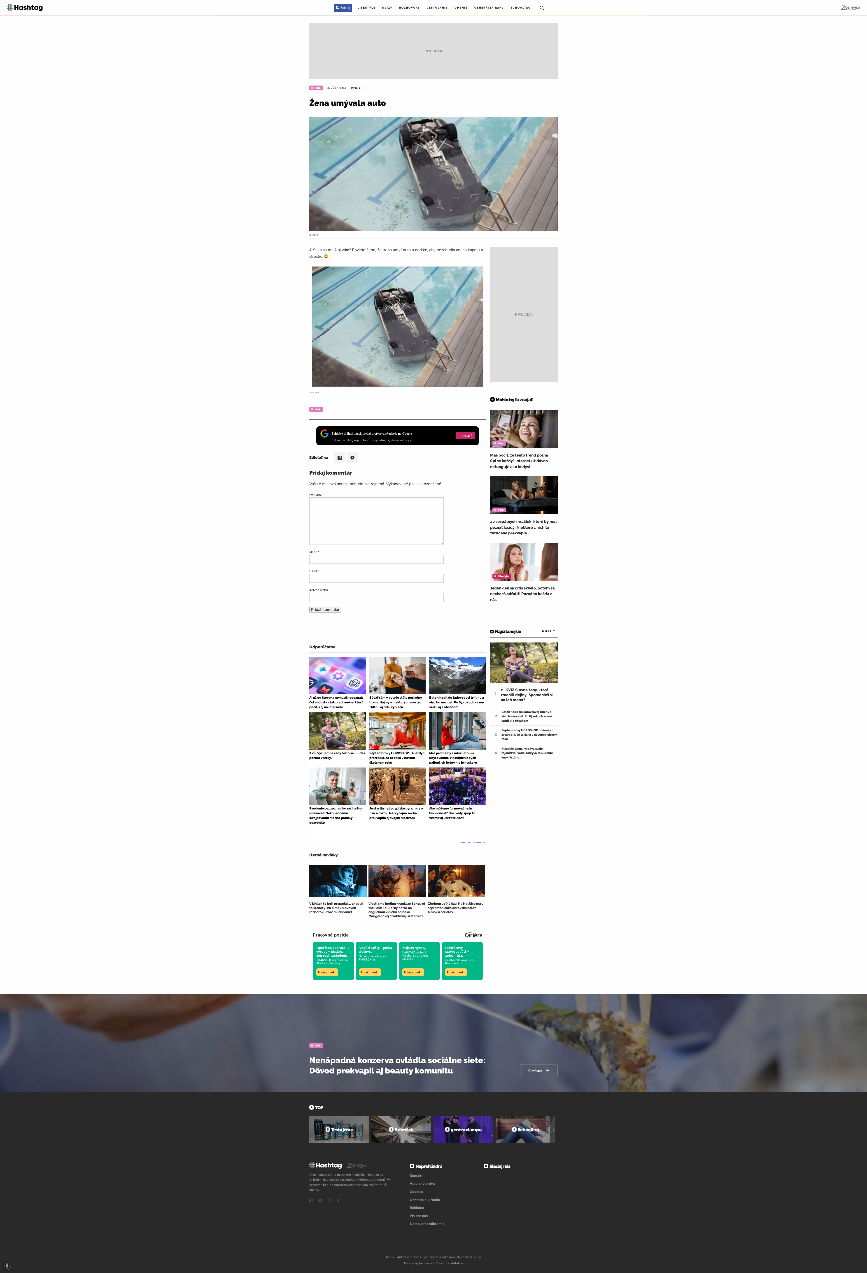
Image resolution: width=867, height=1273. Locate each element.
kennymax (426, 1263)
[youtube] (320, 1200)
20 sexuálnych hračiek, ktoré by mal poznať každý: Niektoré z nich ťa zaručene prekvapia (523, 527)
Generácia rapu (489, 7)
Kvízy (387, 7)
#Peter (357, 87)
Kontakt (416, 1175)
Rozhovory (409, 7)
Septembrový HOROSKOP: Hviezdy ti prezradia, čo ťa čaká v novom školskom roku (529, 734)
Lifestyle (366, 7)
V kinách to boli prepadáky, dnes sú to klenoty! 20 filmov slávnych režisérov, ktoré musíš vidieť (336, 908)
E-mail (314, 571)
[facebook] (311, 1200)
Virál (317, 87)
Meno (314, 552)
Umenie (461, 7)
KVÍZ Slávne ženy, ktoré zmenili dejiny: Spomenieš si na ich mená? (527, 695)
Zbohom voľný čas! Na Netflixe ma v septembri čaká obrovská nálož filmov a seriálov (455, 908)
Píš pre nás (419, 1216)
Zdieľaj (345, 7)
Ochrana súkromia (425, 1200)
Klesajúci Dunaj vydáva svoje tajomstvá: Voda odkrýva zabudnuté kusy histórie (527, 753)
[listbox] (542, 631)
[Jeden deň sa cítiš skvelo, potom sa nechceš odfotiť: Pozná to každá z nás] (524, 562)
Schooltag (521, 7)
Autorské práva (422, 1183)
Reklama (417, 1208)
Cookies (416, 1192)
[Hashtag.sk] (25, 7)
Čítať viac (535, 1071)
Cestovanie (437, 7)
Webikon (457, 1263)
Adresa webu (318, 590)
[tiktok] (338, 1200)
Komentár (317, 494)
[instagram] (329, 1200)
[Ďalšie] (554, 1129)
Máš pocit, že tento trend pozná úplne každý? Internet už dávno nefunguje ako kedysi (519, 461)
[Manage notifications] (7, 1266)
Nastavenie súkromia (427, 1224)
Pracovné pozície (331, 934)
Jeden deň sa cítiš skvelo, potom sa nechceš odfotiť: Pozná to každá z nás (522, 594)
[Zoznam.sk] (850, 8)
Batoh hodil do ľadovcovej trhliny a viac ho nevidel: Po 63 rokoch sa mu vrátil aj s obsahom (526, 716)
